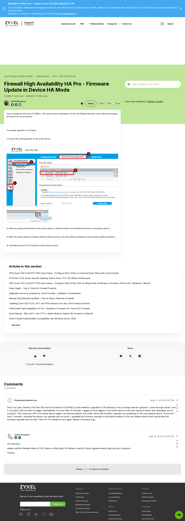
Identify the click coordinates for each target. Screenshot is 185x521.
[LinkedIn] (139, 356)
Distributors (113, 501)
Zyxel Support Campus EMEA (18, 76)
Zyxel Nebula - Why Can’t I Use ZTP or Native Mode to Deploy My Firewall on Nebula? (51, 313)
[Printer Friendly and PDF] (108, 103)
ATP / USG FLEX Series (64, 76)
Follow (91, 103)
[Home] (19, 23)
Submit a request (155, 101)
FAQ (82, 24)
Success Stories (148, 519)
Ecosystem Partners (149, 501)
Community (79, 497)
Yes (35, 356)
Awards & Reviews (115, 519)
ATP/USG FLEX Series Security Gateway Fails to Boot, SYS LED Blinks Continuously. (50, 278)
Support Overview (82, 493)
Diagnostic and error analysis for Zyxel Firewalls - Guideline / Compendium (45, 293)
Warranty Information (83, 505)
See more (16, 325)
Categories (112, 24)
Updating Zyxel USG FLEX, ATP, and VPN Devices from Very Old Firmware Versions (49, 303)
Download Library (81, 501)
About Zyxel (146, 511)
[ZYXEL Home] (28, 488)
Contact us (127, 24)
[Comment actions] (177, 400)
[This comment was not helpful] (177, 411)
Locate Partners (114, 497)
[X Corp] (130, 356)
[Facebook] (120, 356)
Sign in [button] (171, 24)
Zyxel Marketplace (115, 493)
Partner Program (148, 497)
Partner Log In (147, 493)
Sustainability (147, 515)
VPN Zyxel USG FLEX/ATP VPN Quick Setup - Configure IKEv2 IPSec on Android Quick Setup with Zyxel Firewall (63, 273)
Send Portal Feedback (65, 13)
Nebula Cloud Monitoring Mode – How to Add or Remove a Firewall (41, 298)
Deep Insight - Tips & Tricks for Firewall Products (32, 288)
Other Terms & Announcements (87, 512)
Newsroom (113, 511)
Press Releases (114, 515)
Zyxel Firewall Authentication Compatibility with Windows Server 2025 (42, 318)
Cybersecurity (42, 76)
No (44, 356)
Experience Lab (68, 24)
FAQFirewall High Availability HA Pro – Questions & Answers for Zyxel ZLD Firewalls (49, 308)
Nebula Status (97, 24)
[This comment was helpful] (177, 405)
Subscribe (58, 504)
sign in (86, 469)
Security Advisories (82, 508)
